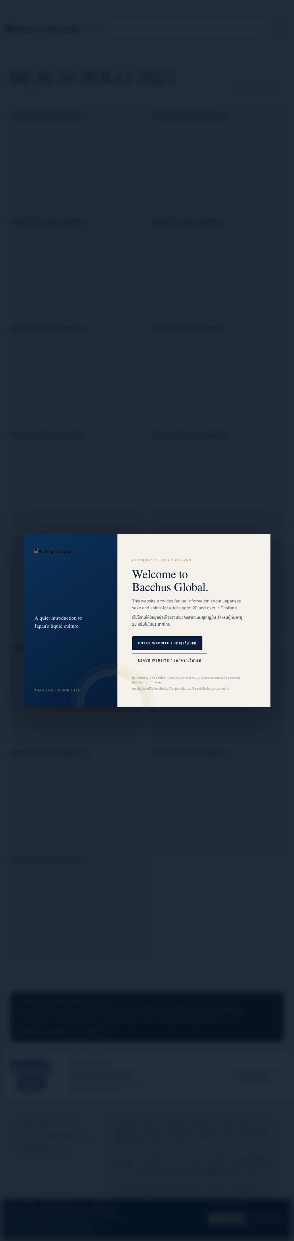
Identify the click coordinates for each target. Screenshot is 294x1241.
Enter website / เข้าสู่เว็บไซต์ (167, 643)
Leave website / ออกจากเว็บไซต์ (169, 660)
